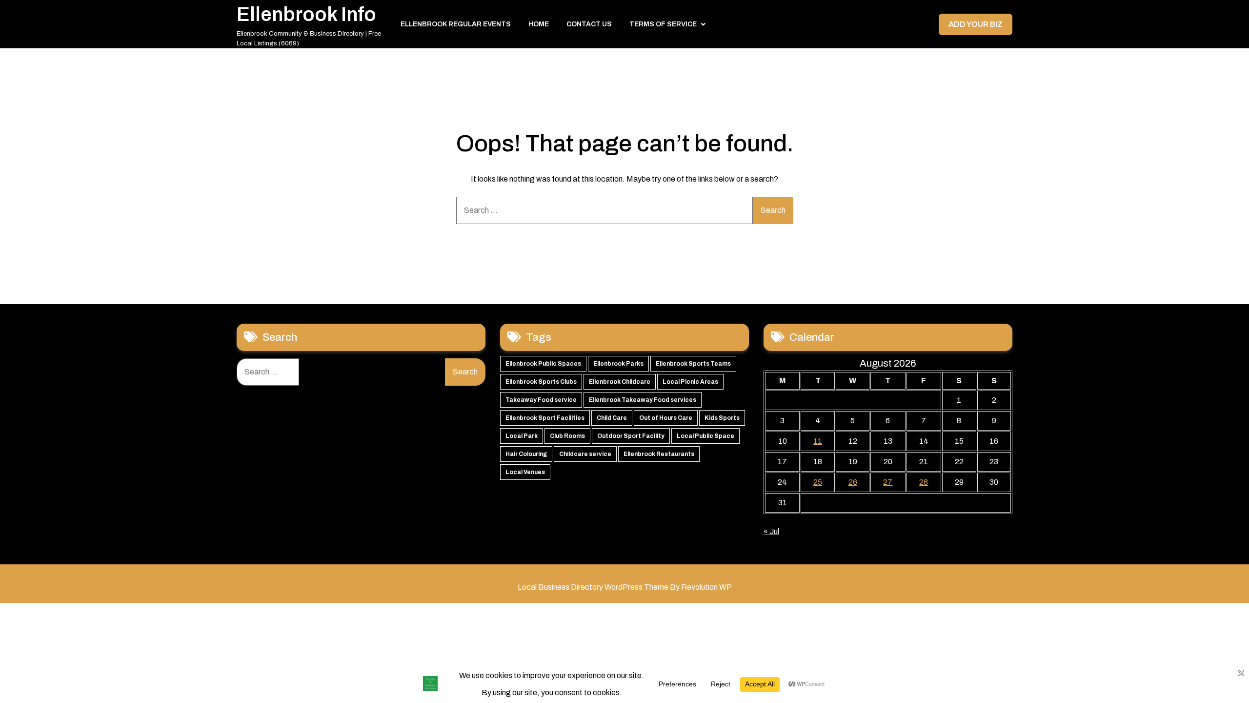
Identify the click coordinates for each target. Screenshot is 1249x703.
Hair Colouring (526, 454)
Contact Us (589, 24)
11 (817, 441)
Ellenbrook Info (306, 14)
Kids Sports (722, 417)
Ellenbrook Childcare (619, 381)
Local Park (521, 436)
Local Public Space (705, 436)
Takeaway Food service (541, 399)
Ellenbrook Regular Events (456, 24)
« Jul (771, 531)
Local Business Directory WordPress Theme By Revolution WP (625, 587)
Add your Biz (975, 24)
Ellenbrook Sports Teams (693, 363)
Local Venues (525, 472)
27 (887, 482)
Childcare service (585, 454)
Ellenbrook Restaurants (659, 454)
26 (852, 482)
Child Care (612, 417)
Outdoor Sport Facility (631, 436)
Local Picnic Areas (690, 381)
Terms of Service (663, 24)
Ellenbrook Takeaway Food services (642, 399)
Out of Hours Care (665, 417)
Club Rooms (567, 436)
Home (538, 24)
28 (923, 482)
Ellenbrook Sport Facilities (544, 417)
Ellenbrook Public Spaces (543, 363)
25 (817, 482)
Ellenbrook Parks (618, 363)
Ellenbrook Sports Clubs (541, 381)
